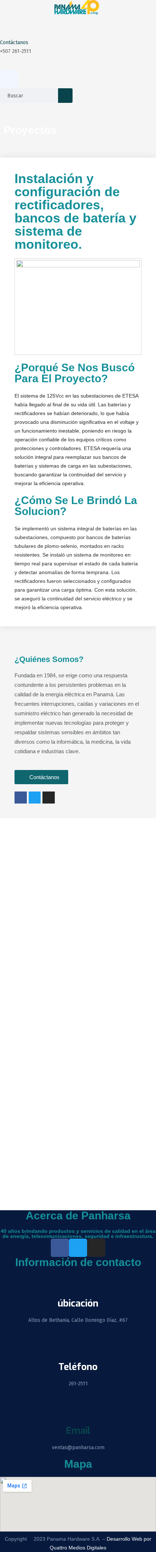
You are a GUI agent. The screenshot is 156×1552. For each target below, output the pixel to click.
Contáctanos (14, 42)
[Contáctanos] (9, 26)
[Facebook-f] (21, 798)
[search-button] (65, 95)
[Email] (78, 1411)
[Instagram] (48, 798)
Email (78, 1430)
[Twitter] (35, 798)
